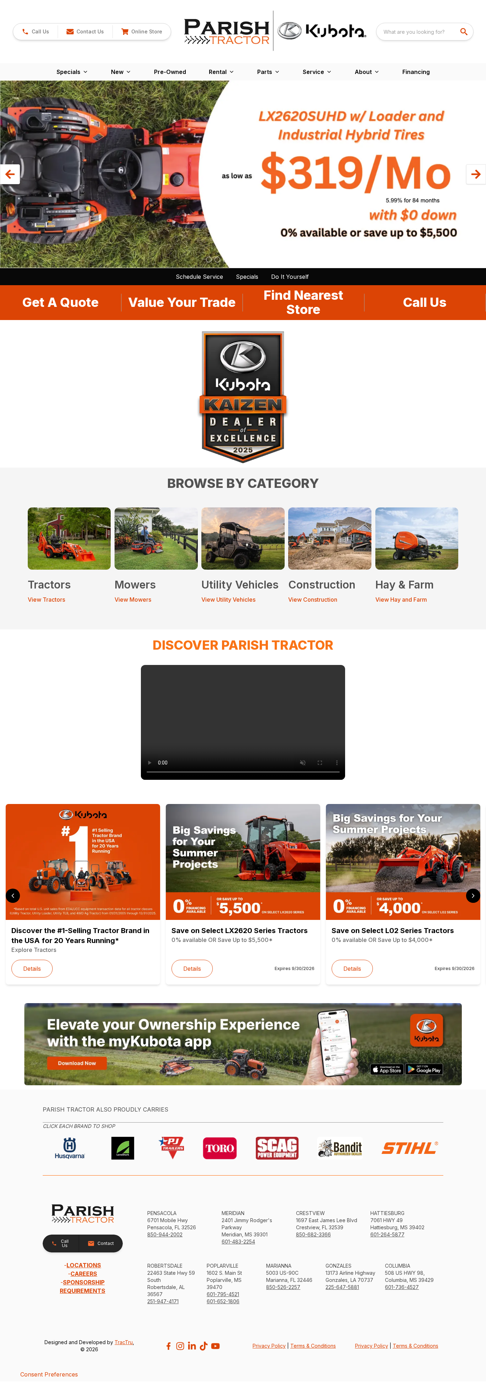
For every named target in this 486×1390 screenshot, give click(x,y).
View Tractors (46, 599)
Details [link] (32, 968)
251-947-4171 (163, 1301)
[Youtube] (215, 1346)
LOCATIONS (84, 1265)
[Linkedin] (191, 1346)
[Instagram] (180, 1346)
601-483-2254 (238, 1242)
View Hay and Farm (401, 599)
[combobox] (424, 31)
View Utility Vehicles (228, 599)
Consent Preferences (49, 1374)
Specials (247, 276)
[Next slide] (473, 896)
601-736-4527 (402, 1287)
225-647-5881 (342, 1287)
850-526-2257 (283, 1287)
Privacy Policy (269, 1346)
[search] (464, 31)
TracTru (124, 1342)
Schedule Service (199, 276)
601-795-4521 (223, 1294)
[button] (35, 31)
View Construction (312, 599)
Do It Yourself (290, 276)
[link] (141, 31)
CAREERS (83, 1273)
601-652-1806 (223, 1301)
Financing (416, 71)
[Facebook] (168, 1346)
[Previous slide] (13, 896)
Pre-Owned (170, 71)
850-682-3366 (313, 1234)
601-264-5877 (387, 1234)
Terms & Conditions (313, 1346)
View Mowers (133, 599)
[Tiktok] (203, 1346)
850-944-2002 (165, 1234)
